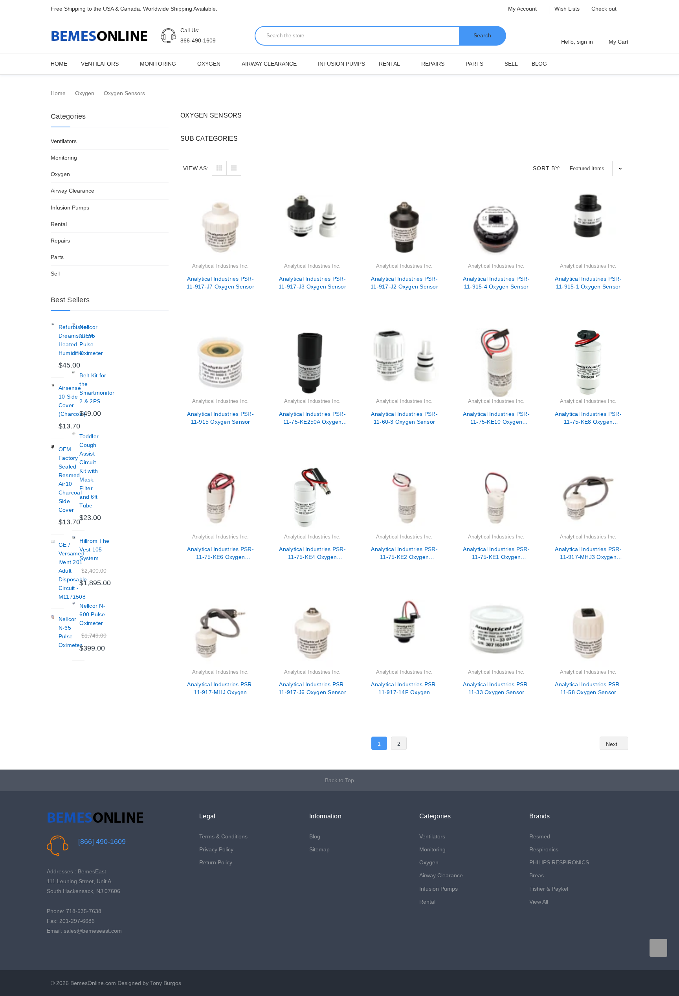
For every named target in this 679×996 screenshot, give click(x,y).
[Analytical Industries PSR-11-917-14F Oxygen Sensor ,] (404, 633)
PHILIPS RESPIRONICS (559, 862)
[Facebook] (51, 951)
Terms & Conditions (223, 836)
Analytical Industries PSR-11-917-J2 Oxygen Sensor (404, 283)
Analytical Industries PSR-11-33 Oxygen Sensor (496, 688)
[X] (63, 951)
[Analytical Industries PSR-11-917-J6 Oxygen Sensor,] (312, 633)
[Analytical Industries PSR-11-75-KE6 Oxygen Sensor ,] (220, 498)
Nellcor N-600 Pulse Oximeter (92, 614)
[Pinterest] (75, 951)
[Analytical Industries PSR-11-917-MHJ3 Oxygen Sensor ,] (588, 498)
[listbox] (596, 168)
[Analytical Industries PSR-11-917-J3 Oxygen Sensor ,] (312, 227)
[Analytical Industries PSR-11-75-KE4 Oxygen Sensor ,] (312, 498)
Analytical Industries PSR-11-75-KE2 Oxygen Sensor (404, 553)
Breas (536, 875)
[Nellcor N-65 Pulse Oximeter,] (53, 617)
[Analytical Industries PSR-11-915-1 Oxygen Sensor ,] (588, 227)
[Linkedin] (87, 951)
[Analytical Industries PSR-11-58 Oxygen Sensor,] (588, 633)
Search (482, 35)
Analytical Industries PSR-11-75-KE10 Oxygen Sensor (496, 418)
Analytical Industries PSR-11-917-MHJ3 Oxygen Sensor (588, 553)
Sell (511, 64)
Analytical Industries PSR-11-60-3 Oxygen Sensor (404, 418)
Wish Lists (567, 9)
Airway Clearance (269, 64)
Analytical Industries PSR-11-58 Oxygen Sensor (588, 688)
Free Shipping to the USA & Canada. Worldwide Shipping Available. (134, 9)
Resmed (539, 836)
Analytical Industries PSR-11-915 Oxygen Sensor (220, 418)
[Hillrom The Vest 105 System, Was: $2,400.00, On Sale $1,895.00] (74, 538)
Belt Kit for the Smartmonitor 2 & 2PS (96, 388)
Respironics (543, 849)
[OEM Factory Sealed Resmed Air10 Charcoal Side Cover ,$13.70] (53, 447)
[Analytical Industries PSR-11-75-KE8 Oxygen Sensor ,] (588, 362)
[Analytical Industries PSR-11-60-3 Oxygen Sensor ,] (404, 362)
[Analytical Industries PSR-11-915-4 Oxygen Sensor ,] (496, 227)
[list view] (233, 168)
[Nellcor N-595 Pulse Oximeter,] (74, 325)
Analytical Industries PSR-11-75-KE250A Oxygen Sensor (312, 418)
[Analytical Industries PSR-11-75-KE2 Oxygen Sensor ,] (404, 498)
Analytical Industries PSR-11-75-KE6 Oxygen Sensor (220, 553)
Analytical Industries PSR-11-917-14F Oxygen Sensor (404, 688)
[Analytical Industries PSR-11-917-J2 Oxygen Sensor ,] (404, 227)
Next (612, 744)
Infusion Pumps (341, 64)
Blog (539, 64)
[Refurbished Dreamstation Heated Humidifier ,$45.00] (53, 325)
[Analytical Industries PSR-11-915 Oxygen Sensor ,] (220, 362)
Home (59, 64)
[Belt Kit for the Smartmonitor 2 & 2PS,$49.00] (74, 373)
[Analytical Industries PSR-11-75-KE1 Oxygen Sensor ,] (496, 498)
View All (538, 902)
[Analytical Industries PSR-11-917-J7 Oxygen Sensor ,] (220, 227)
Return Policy (215, 862)
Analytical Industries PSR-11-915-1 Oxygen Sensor (588, 283)
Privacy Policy (216, 849)
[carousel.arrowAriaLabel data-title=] (658, 948)
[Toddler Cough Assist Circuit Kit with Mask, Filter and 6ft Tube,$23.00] (74, 434)
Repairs (432, 64)
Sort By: (546, 168)
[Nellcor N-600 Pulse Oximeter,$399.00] (74, 603)
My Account (523, 9)
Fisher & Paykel (548, 889)
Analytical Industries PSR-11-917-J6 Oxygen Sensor (312, 688)
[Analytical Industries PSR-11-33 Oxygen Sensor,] (496, 633)
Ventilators (100, 64)
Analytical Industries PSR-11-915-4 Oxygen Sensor (496, 283)
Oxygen (208, 64)
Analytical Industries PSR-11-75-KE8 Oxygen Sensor (588, 418)
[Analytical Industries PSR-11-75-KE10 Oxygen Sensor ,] (496, 362)
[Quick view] (254, 219)
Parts (474, 64)
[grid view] (219, 168)
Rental (389, 64)
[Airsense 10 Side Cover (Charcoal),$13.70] (53, 386)
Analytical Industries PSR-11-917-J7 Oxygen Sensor (220, 283)
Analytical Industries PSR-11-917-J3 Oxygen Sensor (312, 283)
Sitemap (319, 849)
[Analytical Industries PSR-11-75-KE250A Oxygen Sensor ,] (312, 362)
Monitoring (158, 64)
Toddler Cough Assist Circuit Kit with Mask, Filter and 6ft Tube (89, 471)
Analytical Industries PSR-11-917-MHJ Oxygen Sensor (220, 688)
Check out (604, 9)
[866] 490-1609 (102, 841)
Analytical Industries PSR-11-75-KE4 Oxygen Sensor (312, 553)
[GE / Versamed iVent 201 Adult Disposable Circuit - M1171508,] (53, 542)
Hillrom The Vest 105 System (94, 549)
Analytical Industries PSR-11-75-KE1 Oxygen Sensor (496, 553)
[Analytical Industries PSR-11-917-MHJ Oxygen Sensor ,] (220, 633)
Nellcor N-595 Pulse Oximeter (91, 340)
